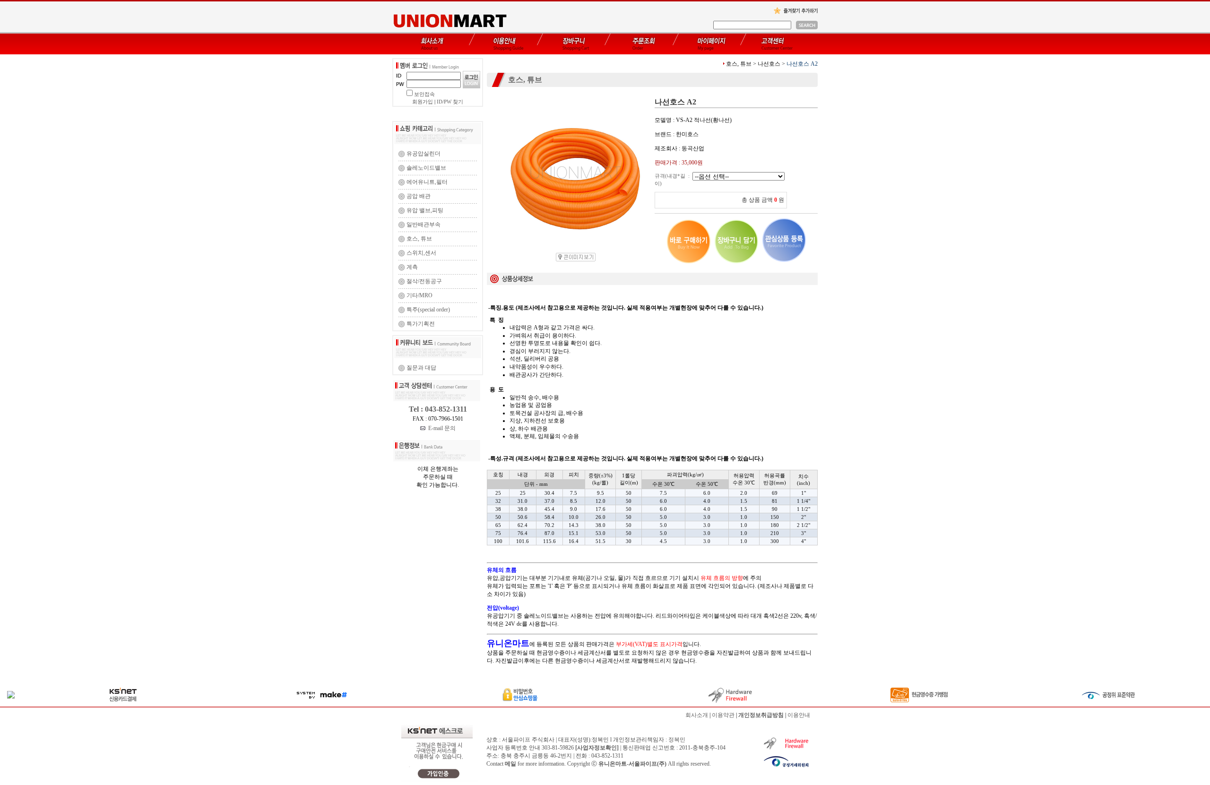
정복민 (676, 739)
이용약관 (723, 715)
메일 (510, 763)
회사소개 (696, 715)
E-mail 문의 (440, 428)
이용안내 (798, 715)
